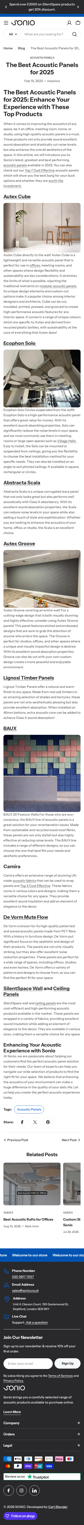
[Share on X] (35, 1122)
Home (8, 48)
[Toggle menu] (6, 22)
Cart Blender (58, 1507)
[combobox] (42, 34)
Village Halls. (66, 441)
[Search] (74, 34)
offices (35, 265)
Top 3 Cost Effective (35, 886)
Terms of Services (60, 1376)
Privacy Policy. (13, 1381)
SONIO (20, 1507)
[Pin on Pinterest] (48, 1122)
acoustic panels (15, 165)
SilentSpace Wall (23, 988)
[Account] (69, 22)
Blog (21, 48)
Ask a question (36, 1322)
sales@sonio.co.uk (25, 1290)
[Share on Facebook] (22, 1122)
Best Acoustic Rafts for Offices (28, 1219)
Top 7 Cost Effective (40, 170)
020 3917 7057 (23, 1277)
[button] (6, 6)
